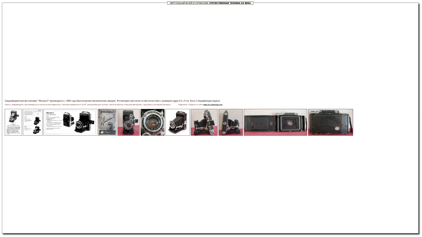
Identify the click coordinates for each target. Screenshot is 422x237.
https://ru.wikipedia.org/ (212, 104)
